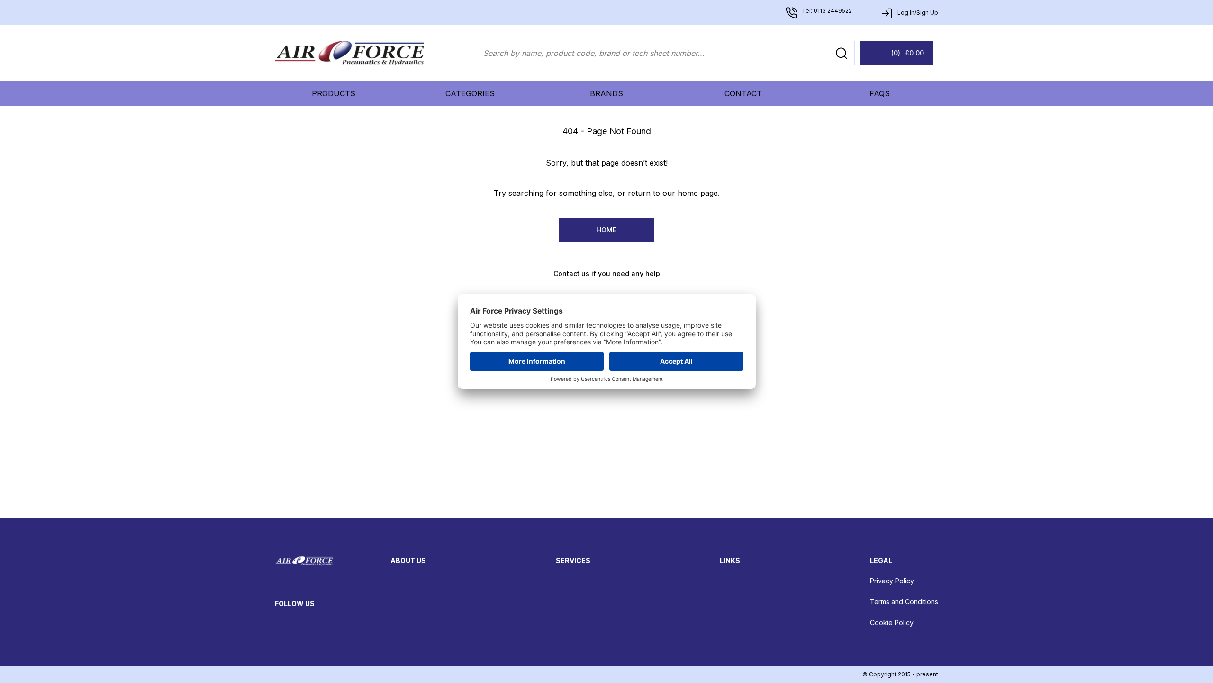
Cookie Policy (892, 622)
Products (333, 93)
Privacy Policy (892, 581)
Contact (743, 93)
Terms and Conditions (904, 602)
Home (606, 230)
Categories (470, 93)
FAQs (879, 93)
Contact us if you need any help (606, 273)
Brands (606, 93)
